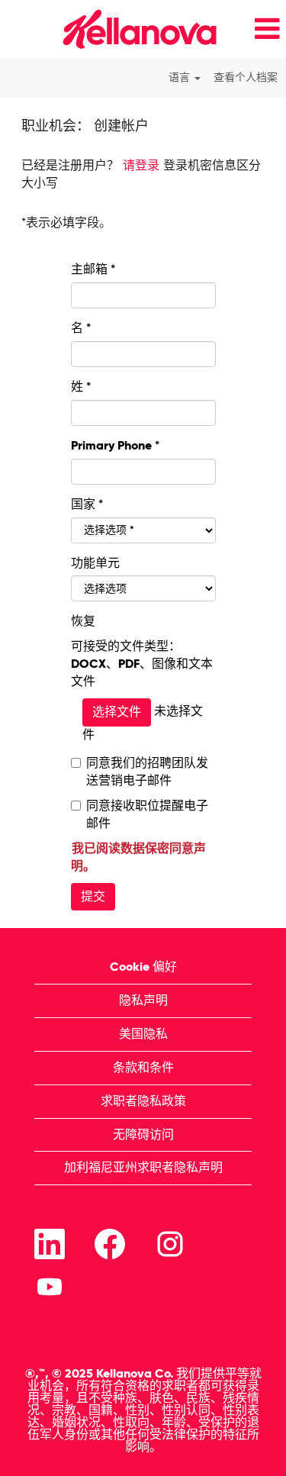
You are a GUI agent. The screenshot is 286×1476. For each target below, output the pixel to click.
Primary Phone (115, 445)
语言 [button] (181, 77)
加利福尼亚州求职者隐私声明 (143, 1167)
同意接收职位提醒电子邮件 (147, 814)
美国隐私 (143, 1033)
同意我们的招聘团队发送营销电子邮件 (147, 772)
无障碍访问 (143, 1134)
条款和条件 (143, 1067)
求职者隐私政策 (143, 1101)
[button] (256, 29)
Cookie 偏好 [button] (143, 966)
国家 (83, 504)
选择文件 (116, 711)
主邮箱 (93, 269)
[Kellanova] (113, 29)
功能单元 (95, 563)
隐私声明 (143, 1000)
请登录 (141, 165)
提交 (93, 896)
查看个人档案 (246, 77)
